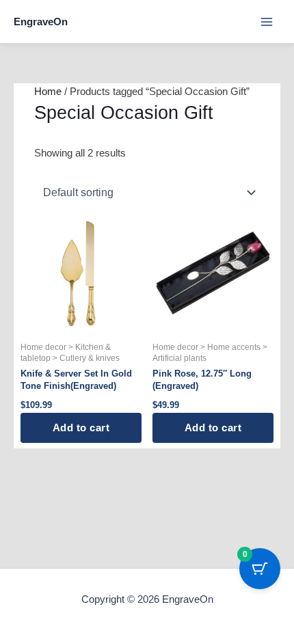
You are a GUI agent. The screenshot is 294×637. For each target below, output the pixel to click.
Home (48, 91)
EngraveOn (41, 21)
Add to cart (81, 427)
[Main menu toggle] (266, 21)
